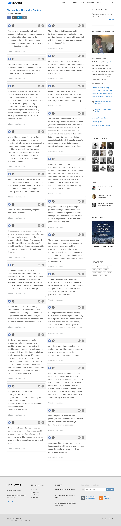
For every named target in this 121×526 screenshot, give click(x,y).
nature (104, 267)
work (99, 272)
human (105, 269)
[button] (112, 2)
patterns (94, 87)
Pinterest (35, 497)
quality (94, 93)
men (101, 275)
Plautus (111, 19)
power (99, 269)
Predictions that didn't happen (65, 489)
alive (110, 90)
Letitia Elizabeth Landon (103, 246)
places (94, 90)
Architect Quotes (97, 122)
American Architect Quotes (100, 118)
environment (108, 96)
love (98, 267)
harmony (99, 93)
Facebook (35, 489)
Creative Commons (103, 54)
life (96, 96)
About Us (29, 521)
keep (93, 96)
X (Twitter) (36, 495)
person (110, 93)
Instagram (36, 492)
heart (109, 272)
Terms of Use (11, 521)
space (105, 93)
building (106, 87)
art (104, 272)
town (98, 90)
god (94, 269)
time (110, 267)
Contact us (10, 501)
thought (95, 275)
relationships (104, 90)
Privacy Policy (20, 521)
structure (101, 96)
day (106, 275)
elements (100, 87)
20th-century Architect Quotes (101, 125)
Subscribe (110, 489)
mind (94, 272)
